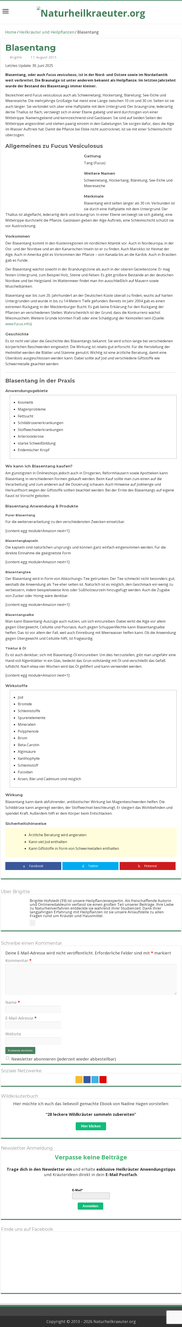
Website (13, 1033)
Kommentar (18, 960)
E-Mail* (77, 1190)
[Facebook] (87, 1079)
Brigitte (16, 57)
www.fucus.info (17, 323)
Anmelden (90, 1206)
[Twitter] (95, 1079)
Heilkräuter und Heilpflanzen (46, 32)
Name (12, 1002)
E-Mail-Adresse (21, 1018)
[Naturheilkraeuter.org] (91, 11)
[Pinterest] (103, 1079)
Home (10, 32)
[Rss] (79, 1079)
